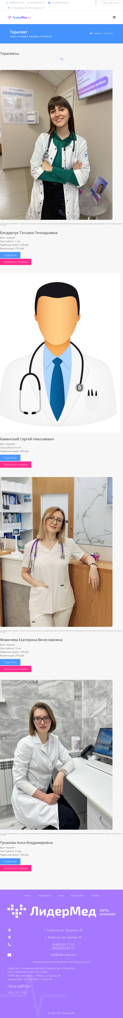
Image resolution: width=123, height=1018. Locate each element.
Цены (61, 895)
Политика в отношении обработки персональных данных (61, 961)
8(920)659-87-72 (63, 948)
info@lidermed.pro (60, 2)
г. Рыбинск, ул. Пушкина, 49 (63, 930)
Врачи (98, 33)
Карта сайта (77, 895)
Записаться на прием (16, 262)
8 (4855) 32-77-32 (17, 2)
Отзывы (95, 895)
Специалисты (44, 895)
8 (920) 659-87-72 (37, 2)
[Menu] (114, 17)
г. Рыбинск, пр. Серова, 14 (63, 937)
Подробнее (10, 255)
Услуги (27, 895)
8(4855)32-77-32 (63, 944)
